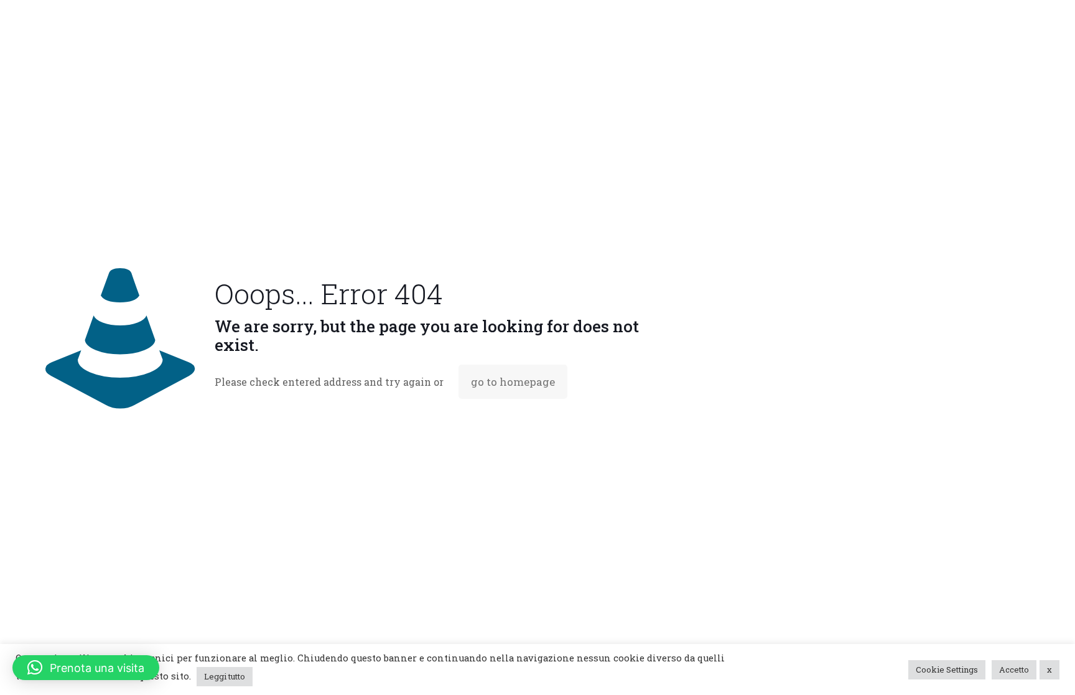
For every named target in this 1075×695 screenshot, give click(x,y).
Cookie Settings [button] (947, 669)
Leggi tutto (224, 676)
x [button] (1049, 669)
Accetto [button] (1014, 669)
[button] (85, 667)
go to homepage (513, 382)
